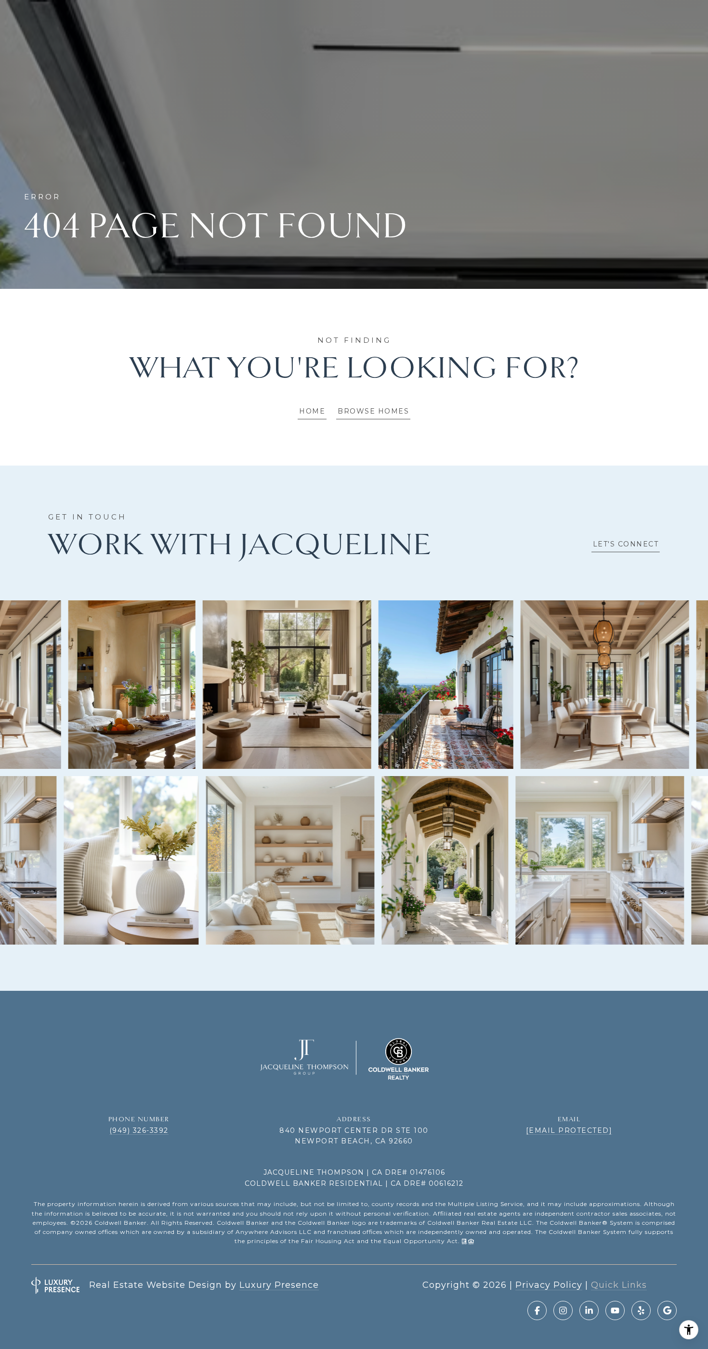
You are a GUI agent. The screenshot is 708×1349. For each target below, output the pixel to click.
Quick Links (619, 1285)
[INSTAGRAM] (563, 1310)
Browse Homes (373, 411)
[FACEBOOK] (537, 1310)
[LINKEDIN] (589, 1310)
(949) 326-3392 (139, 1130)
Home (312, 411)
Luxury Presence (279, 1285)
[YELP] (641, 1310)
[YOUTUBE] (615, 1310)
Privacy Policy (548, 1285)
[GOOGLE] (667, 1310)
